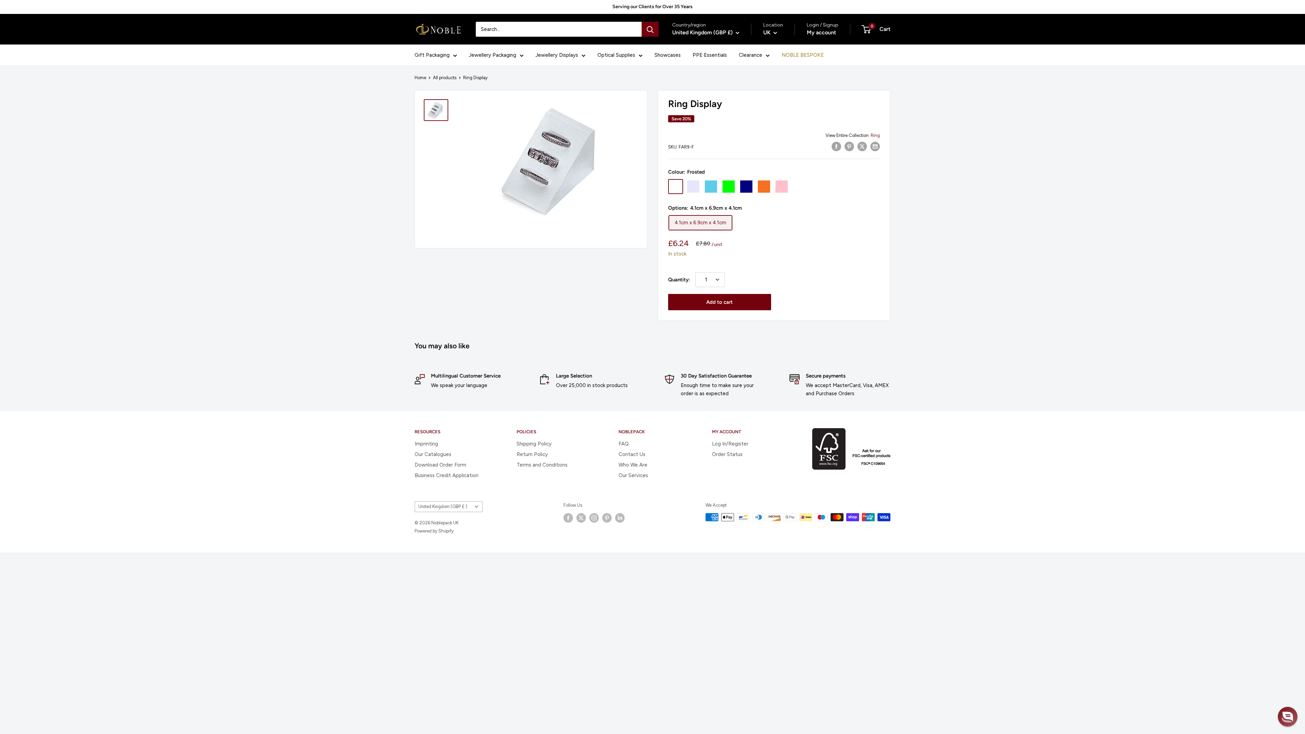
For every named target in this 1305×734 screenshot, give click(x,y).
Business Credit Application (446, 475)
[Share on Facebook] (836, 146)
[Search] (650, 29)
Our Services (633, 475)
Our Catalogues (433, 454)
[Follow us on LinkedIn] (620, 518)
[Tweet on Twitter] (862, 146)
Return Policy (532, 454)
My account (821, 32)
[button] (1288, 717)
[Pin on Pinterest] (849, 146)
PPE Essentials (710, 55)
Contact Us (632, 454)
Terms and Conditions (542, 465)
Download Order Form (440, 465)
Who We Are (633, 465)
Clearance (750, 55)
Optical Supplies (616, 55)
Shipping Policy (534, 444)
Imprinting (426, 444)
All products (444, 77)
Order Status (727, 454)
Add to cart (719, 302)
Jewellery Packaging (492, 55)
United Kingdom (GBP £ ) (442, 506)
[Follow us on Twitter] (581, 518)
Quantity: (679, 280)
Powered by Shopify (434, 531)
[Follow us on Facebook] (568, 518)
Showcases (668, 55)
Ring (875, 135)
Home (420, 77)
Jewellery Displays (557, 55)
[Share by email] (875, 146)
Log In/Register (730, 444)
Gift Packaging (432, 55)
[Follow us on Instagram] (594, 518)
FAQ (624, 444)
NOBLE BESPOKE (803, 55)
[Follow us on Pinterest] (607, 518)
